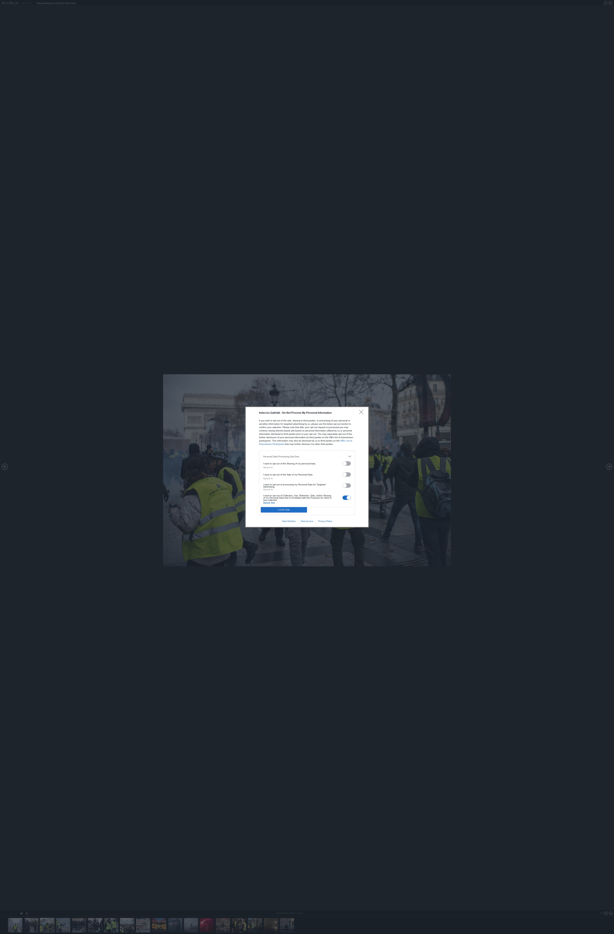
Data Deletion (289, 521)
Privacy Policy (325, 521)
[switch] (346, 463)
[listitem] (307, 456)
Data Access (307, 521)
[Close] (362, 413)
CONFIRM (284, 510)
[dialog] (307, 467)
